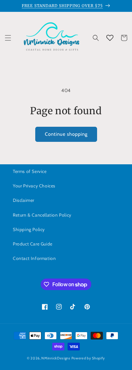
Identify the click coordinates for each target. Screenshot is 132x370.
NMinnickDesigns (55, 358)
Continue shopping (66, 134)
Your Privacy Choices (34, 186)
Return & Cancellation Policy (42, 215)
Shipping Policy (29, 229)
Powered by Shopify (88, 358)
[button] (8, 38)
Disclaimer (23, 200)
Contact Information (34, 258)
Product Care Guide (33, 244)
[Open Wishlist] (110, 38)
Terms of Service (30, 171)
